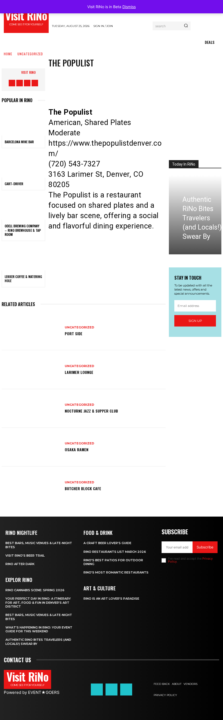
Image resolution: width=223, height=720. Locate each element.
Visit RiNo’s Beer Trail (25, 555)
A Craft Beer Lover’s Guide (107, 543)
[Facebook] (12, 83)
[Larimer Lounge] (31, 369)
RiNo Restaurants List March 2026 (114, 552)
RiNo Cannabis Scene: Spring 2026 (34, 590)
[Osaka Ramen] (31, 447)
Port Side (73, 333)
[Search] (186, 26)
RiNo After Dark (20, 564)
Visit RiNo (28, 72)
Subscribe (205, 547)
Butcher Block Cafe (83, 488)
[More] (152, 82)
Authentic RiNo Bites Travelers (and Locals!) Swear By (202, 218)
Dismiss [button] (129, 6)
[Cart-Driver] (23, 164)
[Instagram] (19, 83)
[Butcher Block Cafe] (31, 486)
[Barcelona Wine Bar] (23, 122)
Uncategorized (30, 54)
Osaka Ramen (76, 449)
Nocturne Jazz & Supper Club (91, 411)
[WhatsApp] (136, 82)
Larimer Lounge (79, 372)
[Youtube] (35, 83)
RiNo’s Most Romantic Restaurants (115, 572)
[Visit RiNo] (15, 72)
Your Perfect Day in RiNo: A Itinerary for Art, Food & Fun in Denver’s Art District (38, 602)
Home (8, 54)
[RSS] (27, 83)
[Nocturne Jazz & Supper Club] (31, 408)
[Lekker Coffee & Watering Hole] (23, 257)
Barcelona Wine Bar (19, 141)
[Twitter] (103, 82)
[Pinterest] (119, 82)
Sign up (195, 321)
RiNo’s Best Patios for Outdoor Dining (113, 562)
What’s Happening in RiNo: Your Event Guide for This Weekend (38, 629)
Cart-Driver (14, 183)
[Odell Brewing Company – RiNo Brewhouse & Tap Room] (23, 207)
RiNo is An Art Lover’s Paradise (111, 598)
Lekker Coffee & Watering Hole (23, 278)
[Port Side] (31, 331)
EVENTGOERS (44, 692)
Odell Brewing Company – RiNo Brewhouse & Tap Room (23, 230)
